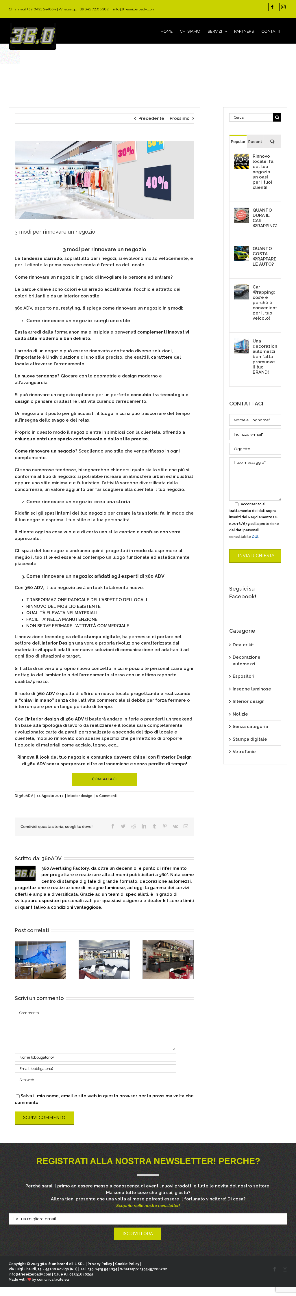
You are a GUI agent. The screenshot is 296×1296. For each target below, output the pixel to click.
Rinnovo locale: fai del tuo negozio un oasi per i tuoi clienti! (264, 172)
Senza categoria (250, 726)
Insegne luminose (252, 689)
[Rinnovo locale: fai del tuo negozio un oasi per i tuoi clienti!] (241, 156)
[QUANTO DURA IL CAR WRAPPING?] (241, 210)
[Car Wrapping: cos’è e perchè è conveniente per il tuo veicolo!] (241, 287)
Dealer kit (243, 644)
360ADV (26, 796)
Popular (238, 141)
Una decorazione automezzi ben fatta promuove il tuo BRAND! (265, 356)
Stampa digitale (250, 739)
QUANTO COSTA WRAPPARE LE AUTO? (264, 256)
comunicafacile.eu (53, 1280)
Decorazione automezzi (246, 660)
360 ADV (23, 308)
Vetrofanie (244, 751)
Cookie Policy (127, 1264)
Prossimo (180, 118)
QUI (255, 537)
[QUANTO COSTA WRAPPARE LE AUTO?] (241, 249)
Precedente (151, 118)
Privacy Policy (100, 1264)
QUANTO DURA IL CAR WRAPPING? (265, 218)
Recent (255, 141)
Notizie (240, 714)
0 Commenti (106, 796)
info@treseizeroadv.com (134, 9)
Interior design (79, 796)
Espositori (243, 676)
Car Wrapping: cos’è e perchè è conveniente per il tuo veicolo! (265, 302)
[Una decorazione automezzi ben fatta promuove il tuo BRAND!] (241, 341)
